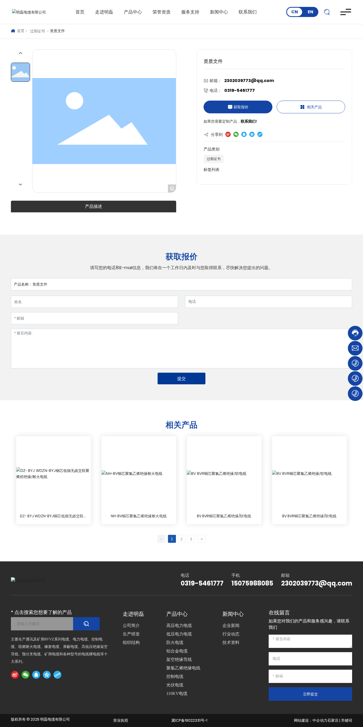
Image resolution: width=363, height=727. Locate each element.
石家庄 (333, 720)
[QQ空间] (47, 675)
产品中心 (133, 12)
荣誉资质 (162, 12)
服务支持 (190, 12)
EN (310, 12)
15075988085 (252, 583)
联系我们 (248, 12)
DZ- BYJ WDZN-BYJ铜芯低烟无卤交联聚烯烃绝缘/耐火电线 (53, 518)
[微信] (25, 675)
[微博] (15, 675)
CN (294, 12)
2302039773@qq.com (249, 81)
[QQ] (36, 675)
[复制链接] (57, 675)
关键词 (346, 720)
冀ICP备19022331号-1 (189, 720)
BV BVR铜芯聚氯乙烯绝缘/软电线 (224, 516)
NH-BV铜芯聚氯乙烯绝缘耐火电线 (139, 516)
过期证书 (37, 31)
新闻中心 (219, 12)
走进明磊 (104, 12)
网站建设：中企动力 (310, 720)
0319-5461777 (239, 90)
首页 (80, 12)
